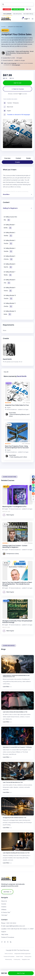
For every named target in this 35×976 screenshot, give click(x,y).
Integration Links (26, 959)
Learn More (6, 686)
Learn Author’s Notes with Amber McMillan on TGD (15, 712)
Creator (17, 162)
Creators (3, 907)
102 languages (16, 64)
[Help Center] (32, 13)
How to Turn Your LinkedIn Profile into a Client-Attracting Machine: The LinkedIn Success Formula (17, 584)
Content (18, 158)
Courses (3, 26)
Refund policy (8, 959)
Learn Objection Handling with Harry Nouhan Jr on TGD (16, 853)
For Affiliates (17, 13)
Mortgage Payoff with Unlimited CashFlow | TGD (14, 817)
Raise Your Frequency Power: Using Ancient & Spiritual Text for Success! (17, 447)
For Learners (7, 13)
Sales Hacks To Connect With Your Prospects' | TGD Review (17, 747)
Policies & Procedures (7, 937)
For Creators (27, 13)
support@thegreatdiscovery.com (15, 926)
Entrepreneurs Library (13, 553)
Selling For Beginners (10, 208)
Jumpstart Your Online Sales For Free (17, 405)
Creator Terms (19, 956)
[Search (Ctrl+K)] (17, 4)
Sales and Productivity (22, 51)
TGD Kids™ (4, 915)
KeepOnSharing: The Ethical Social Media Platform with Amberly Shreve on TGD (16, 676)
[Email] (33, 496)
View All (6, 372)
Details (28, 158)
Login (26, 19)
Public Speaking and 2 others (18, 457)
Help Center (4, 934)
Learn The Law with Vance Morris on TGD (13, 782)
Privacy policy (28, 956)
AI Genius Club (6, 912)
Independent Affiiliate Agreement (22, 953)
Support (3, 931)
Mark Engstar (10, 515)
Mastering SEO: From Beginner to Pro (14, 506)
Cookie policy (17, 959)
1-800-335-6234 (11, 923)
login (20, 93)
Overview (7, 158)
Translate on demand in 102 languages (18, 114)
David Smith (10, 51)
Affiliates (3, 909)
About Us (4, 901)
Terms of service (9, 953)
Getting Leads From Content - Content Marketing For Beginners (14, 546)
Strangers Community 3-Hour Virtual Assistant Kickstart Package (17, 621)
